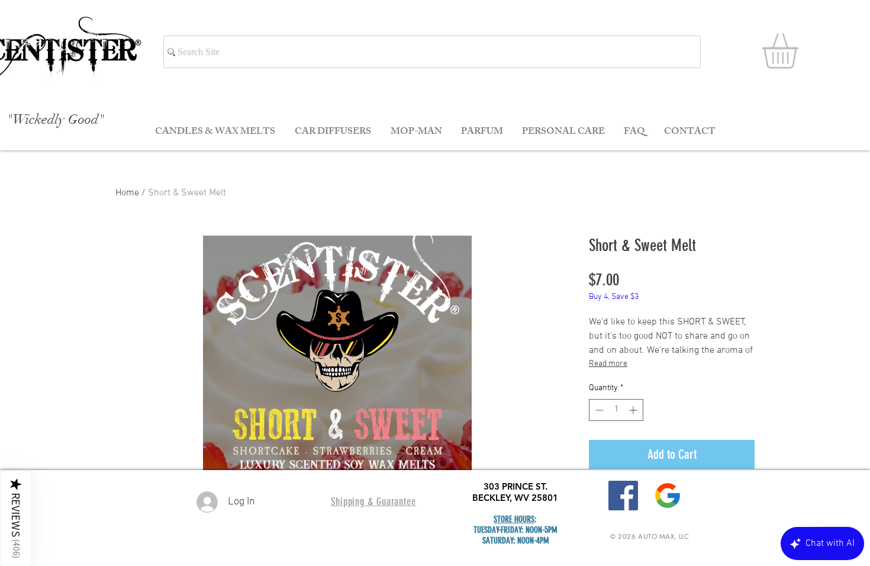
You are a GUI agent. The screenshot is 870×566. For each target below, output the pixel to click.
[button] (800, 51)
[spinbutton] (616, 410)
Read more (608, 364)
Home (127, 193)
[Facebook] (623, 495)
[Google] (667, 495)
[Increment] (634, 410)
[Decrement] (598, 410)
